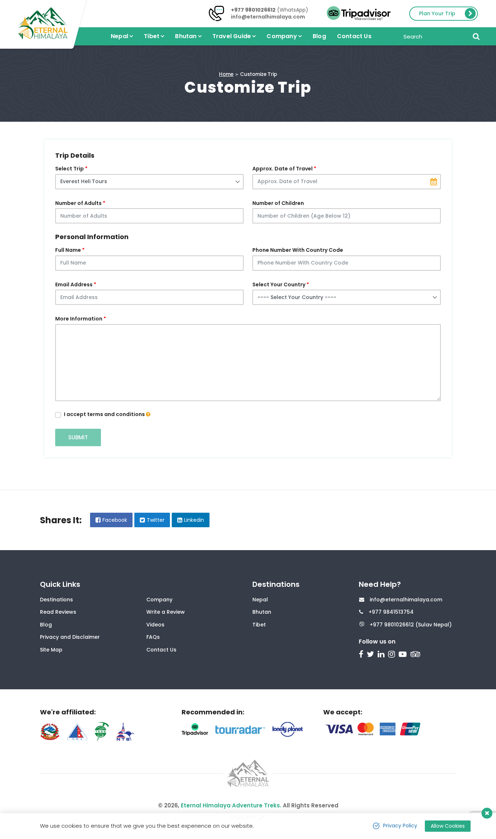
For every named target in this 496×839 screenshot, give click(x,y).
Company (159, 599)
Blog (319, 36)
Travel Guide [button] (231, 36)
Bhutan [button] (185, 36)
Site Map (51, 649)
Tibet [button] (151, 36)
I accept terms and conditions (105, 414)
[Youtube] (403, 655)
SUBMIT (78, 437)
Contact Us (354, 36)
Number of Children (278, 203)
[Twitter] (371, 655)
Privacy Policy (400, 825)
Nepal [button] (119, 36)
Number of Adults (78, 203)
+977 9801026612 (253, 9)
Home (226, 74)
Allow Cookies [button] (448, 826)
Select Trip (69, 168)
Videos (155, 624)
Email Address (74, 284)
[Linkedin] (382, 655)
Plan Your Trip (437, 13)
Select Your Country (278, 284)
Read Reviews (58, 612)
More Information (78, 318)
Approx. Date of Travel (282, 168)
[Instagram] (392, 655)
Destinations (56, 599)
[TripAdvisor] (416, 655)
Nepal (260, 599)
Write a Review (165, 612)
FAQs (153, 637)
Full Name (68, 250)
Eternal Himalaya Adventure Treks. (231, 805)
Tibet (259, 624)
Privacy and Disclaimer (70, 637)
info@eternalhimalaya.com (268, 16)
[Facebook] (362, 655)
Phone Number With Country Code (297, 250)
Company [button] (282, 36)
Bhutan (261, 612)
